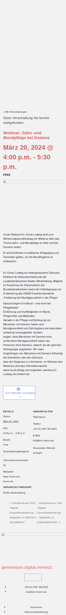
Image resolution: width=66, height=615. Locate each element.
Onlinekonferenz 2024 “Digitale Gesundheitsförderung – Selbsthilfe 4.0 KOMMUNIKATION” (49, 513)
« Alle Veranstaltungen (15, 112)
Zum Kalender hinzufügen (20, 393)
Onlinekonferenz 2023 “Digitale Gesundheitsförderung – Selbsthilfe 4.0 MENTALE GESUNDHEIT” (23, 513)
